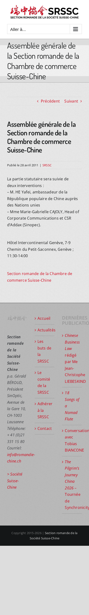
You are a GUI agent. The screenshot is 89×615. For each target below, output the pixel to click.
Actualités (44, 330)
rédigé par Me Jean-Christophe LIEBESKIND (72, 358)
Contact (44, 428)
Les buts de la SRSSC (44, 351)
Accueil (44, 318)
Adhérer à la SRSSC (44, 410)
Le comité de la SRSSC (43, 382)
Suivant (71, 101)
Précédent (50, 101)
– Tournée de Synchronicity (72, 484)
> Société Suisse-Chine (14, 481)
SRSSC (47, 165)
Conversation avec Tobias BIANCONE (72, 440)
